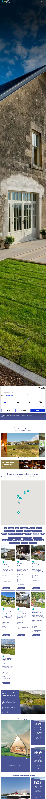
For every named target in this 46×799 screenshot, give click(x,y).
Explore (5, 712)
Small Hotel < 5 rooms (28, 540)
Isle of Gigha (28, 533)
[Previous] (3, 444)
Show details (39, 406)
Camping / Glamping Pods (8, 540)
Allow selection (23, 410)
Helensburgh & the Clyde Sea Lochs (15, 533)
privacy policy (9, 395)
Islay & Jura (39, 528)
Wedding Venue (33, 543)
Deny (8, 410)
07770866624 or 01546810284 (36, 631)
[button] (18, 497)
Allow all (37, 410)
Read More (16, 768)
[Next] (43, 444)
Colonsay (4, 533)
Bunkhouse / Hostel (37, 537)
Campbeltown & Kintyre (9, 531)
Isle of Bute (11, 528)
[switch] (17, 402)
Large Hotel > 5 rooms (39, 540)
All (5, 528)
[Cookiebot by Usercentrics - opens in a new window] (39, 388)
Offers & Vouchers (7, 466)
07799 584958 (7, 678)
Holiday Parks (18, 540)
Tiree (43, 533)
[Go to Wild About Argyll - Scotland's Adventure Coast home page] (5, 1)
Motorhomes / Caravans (14, 543)
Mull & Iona (27, 531)
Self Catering (24, 543)
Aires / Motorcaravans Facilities (15, 537)
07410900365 (6, 630)
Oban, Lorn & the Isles (37, 531)
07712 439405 (36, 580)
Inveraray (32, 528)
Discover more (6, 588)
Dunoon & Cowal (24, 528)
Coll (17, 528)
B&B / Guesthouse (27, 537)
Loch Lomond (19, 531)
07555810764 (21, 584)
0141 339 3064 (7, 581)
